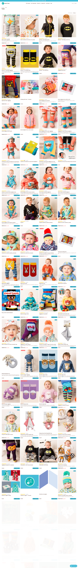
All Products (3, 7)
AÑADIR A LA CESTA (16, 73)
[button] (74, 13)
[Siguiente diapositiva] (18, 26)
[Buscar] (72, 3)
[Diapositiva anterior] (3, 26)
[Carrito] (76, 3)
